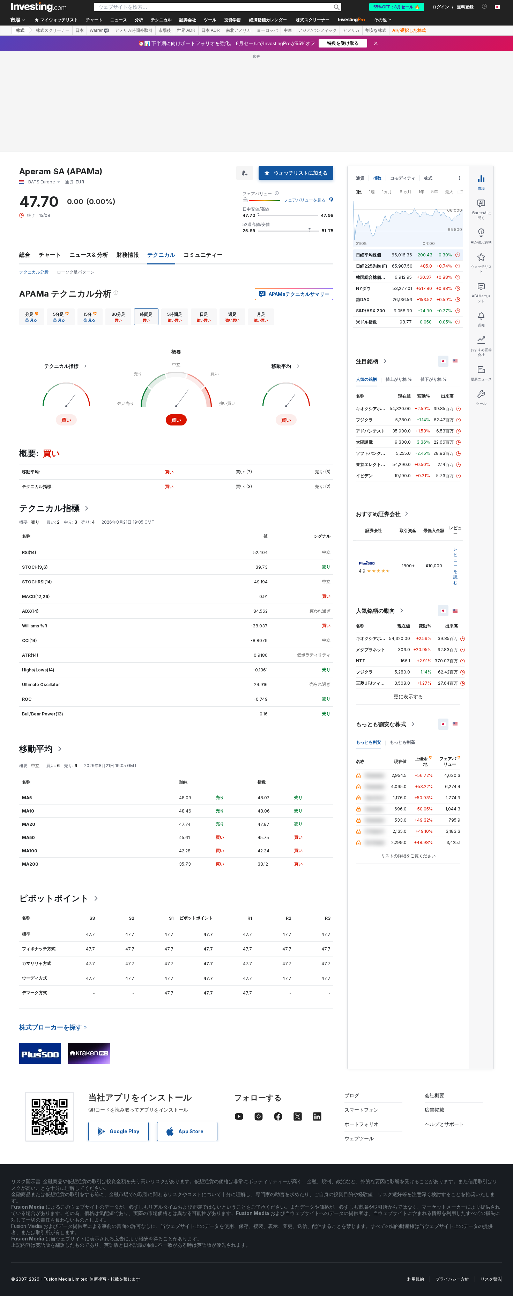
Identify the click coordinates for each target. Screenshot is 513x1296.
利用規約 (415, 1279)
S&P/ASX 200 (370, 310)
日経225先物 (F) (371, 266)
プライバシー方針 (452, 1279)
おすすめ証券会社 (378, 513)
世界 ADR (186, 30)
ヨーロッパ (267, 30)
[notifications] (485, 6)
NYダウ (363, 288)
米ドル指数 (366, 322)
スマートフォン (361, 1110)
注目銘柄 (367, 361)
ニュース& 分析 (88, 254)
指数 (377, 178)
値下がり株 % (434, 379)
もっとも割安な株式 (381, 724)
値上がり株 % (399, 379)
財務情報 (128, 254)
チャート (50, 254)
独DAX (363, 299)
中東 (288, 30)
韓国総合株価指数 (372, 277)
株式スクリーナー (312, 19)
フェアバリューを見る (305, 200)
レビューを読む (455, 565)
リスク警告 (491, 1279)
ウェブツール (359, 1138)
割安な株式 (375, 30)
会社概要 (434, 1095)
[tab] (31, 316)
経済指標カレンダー (268, 19)
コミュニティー (203, 254)
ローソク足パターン (76, 272)
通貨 (360, 178)
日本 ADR (210, 30)
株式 (20, 30)
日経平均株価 (368, 254)
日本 (79, 30)
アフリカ (351, 30)
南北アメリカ (238, 30)
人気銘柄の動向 (375, 610)
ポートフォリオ (361, 1124)
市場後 (164, 30)
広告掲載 (434, 1110)
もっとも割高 (402, 742)
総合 (24, 254)
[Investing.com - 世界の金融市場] (38, 7)
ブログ (351, 1095)
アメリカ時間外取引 (134, 30)
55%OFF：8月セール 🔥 (396, 7)
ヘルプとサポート (444, 1124)
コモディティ (402, 178)
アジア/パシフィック (317, 30)
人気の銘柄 (366, 379)
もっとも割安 (368, 742)
